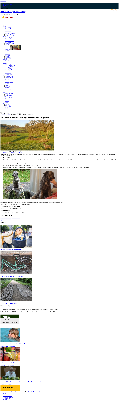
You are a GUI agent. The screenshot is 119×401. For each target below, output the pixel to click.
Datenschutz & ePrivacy (7, 396)
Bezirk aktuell (8, 38)
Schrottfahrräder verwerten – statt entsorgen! (11, 276)
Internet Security (8, 34)
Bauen (4, 51)
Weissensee (10, 67)
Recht (4, 92)
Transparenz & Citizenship (8, 397)
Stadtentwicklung (8, 53)
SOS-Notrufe (8, 27)
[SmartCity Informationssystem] (114, 10)
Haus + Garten (8, 58)
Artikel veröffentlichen (7, 4)
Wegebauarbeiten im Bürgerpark (8, 303)
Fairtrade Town (8, 73)
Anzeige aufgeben (9, 76)
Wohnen (7, 94)
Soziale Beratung (8, 95)
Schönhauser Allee (11, 65)
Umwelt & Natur (8, 57)
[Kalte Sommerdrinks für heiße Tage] (10, 360)
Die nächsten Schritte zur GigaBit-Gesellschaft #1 (10, 218)
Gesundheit (7, 105)
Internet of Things (8, 89)
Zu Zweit (7, 110)
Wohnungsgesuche (9, 77)
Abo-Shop (5, 399)
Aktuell (4, 26)
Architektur (7, 54)
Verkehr (7, 29)
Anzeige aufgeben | (7, 5)
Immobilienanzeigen (9, 79)
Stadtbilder (7, 49)
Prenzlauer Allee (11, 66)
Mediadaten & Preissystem (8, 398)
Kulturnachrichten (9, 97)
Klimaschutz (7, 86)
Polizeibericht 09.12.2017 (5, 219)
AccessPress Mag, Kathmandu (34, 391)
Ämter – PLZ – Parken (9, 41)
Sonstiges (7, 83)
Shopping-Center (8, 64)
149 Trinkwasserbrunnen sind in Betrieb (10, 249)
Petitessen (7, 101)
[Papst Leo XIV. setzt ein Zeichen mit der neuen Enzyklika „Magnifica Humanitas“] (10, 379)
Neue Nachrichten (9, 37)
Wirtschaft (5, 59)
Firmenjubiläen (8, 61)
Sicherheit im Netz (9, 91)
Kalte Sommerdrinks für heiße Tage (9, 362)
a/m (1, 365)
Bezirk (4, 36)
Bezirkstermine (8, 31)
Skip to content (3, 1)
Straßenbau (7, 55)
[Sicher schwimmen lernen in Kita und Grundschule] (10, 341)
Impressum (5, 394)
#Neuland (7, 87)
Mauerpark (7, 102)
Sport (6, 107)
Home (1, 114)
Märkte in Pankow (9, 72)
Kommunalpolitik (8, 39)
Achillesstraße (10, 68)
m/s (1, 152)
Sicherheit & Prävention (10, 33)
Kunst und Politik (8, 99)
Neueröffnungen (8, 60)
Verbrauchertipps (8, 74)
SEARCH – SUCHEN (10, 35)
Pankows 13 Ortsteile (9, 43)
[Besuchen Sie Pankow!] (6, 18)
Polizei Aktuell (8, 42)
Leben (4, 103)
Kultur (4, 96)
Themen (4, 84)
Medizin (7, 104)
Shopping (5, 63)
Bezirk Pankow (7, 114)
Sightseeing (7, 44)
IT (5, 88)
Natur (6, 85)
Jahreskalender (8, 32)
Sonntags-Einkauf (8, 70)
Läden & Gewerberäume (10, 78)
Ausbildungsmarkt (9, 82)
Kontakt (4, 393)
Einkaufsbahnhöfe (9, 69)
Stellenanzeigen (8, 80)
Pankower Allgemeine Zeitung (13, 11)
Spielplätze (7, 56)
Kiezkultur (7, 50)
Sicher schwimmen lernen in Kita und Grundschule (13, 343)
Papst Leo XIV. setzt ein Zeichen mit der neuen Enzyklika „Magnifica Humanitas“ (21, 381)
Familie (6, 108)
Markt (4, 75)
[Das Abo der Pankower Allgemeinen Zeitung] (10, 390)
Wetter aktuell (8, 28)
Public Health (8, 106)
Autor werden (5, 6)
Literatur (7, 98)
